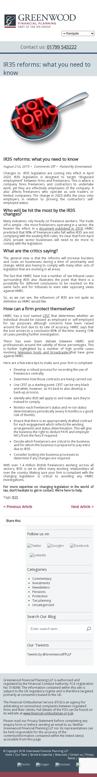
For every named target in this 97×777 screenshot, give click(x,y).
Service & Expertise (41, 754)
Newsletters (41, 587)
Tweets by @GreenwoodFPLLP (49, 654)
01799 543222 (62, 47)
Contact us (76, 754)
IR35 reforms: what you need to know (40, 159)
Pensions (39, 592)
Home (8, 754)
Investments (41, 583)
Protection (40, 596)
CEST (46, 316)
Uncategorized (43, 605)
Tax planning (41, 600)
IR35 (15, 497)
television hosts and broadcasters (44, 352)
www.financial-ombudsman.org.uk (48, 713)
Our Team (21, 754)
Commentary (41, 578)
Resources (61, 754)
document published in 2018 (61, 228)
